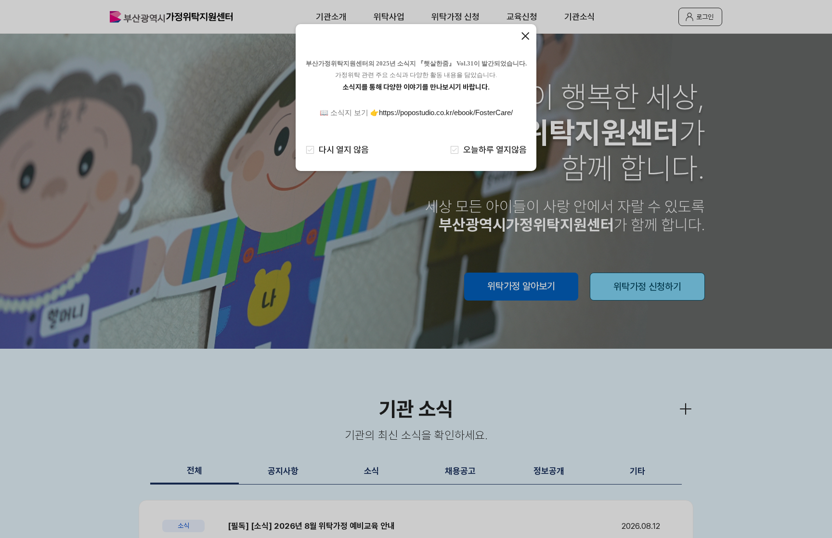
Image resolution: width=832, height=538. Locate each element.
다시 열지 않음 (344, 149)
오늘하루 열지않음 (495, 149)
